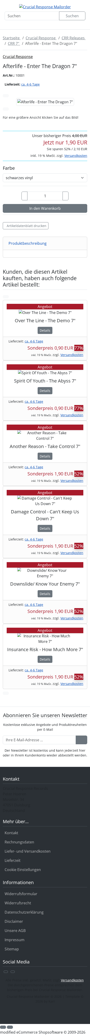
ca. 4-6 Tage (30, 84)
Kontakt (11, 832)
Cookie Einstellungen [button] (23, 869)
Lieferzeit (13, 860)
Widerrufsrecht (18, 903)
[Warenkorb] (61, 24)
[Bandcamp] (13, 972)
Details (45, 330)
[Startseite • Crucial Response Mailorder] (45, 7)
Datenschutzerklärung (24, 912)
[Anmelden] (81, 740)
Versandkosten (75, 155)
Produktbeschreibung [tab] (28, 243)
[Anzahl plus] (66, 196)
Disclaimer (14, 921)
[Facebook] (6, 972)
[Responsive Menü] (78, 24)
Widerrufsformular (21, 893)
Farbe (9, 168)
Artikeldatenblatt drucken (26, 226)
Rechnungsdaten (19, 842)
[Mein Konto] (43, 24)
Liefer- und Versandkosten (28, 851)
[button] (3, 1027)
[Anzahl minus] (24, 196)
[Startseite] (8, 24)
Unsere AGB (15, 930)
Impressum (14, 939)
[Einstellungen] (26, 24)
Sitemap (12, 949)
